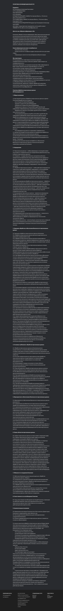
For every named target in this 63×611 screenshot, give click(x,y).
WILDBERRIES (50, 596)
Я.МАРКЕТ (49, 597)
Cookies (19, 606)
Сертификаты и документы (23, 601)
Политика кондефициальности (23, 600)
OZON (48, 595)
